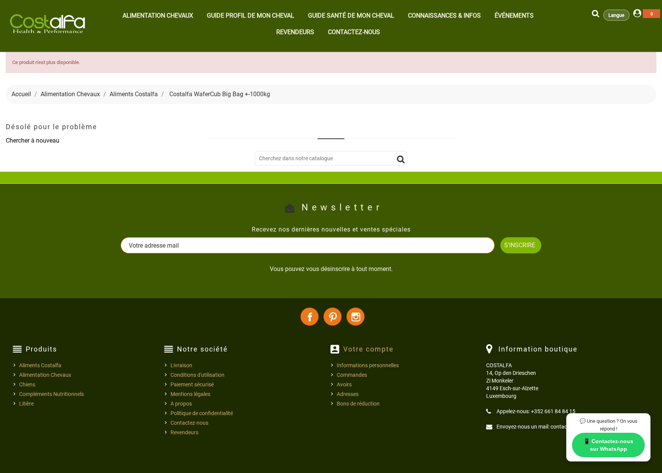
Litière (26, 404)
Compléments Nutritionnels (51, 394)
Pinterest (332, 316)
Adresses (348, 394)
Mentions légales (190, 394)
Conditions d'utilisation (197, 375)
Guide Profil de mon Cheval (250, 15)
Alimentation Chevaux (158, 15)
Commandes (352, 375)
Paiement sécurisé (192, 384)
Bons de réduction (358, 404)
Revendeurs (295, 32)
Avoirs (344, 384)
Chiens (27, 384)
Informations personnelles (368, 365)
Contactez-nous (354, 32)
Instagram (355, 316)
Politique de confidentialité (201, 413)
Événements (514, 15)
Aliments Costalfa (40, 365)
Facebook (309, 316)
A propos (181, 404)
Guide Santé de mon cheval (351, 15)
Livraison (181, 365)
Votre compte (368, 349)
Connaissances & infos (444, 15)
